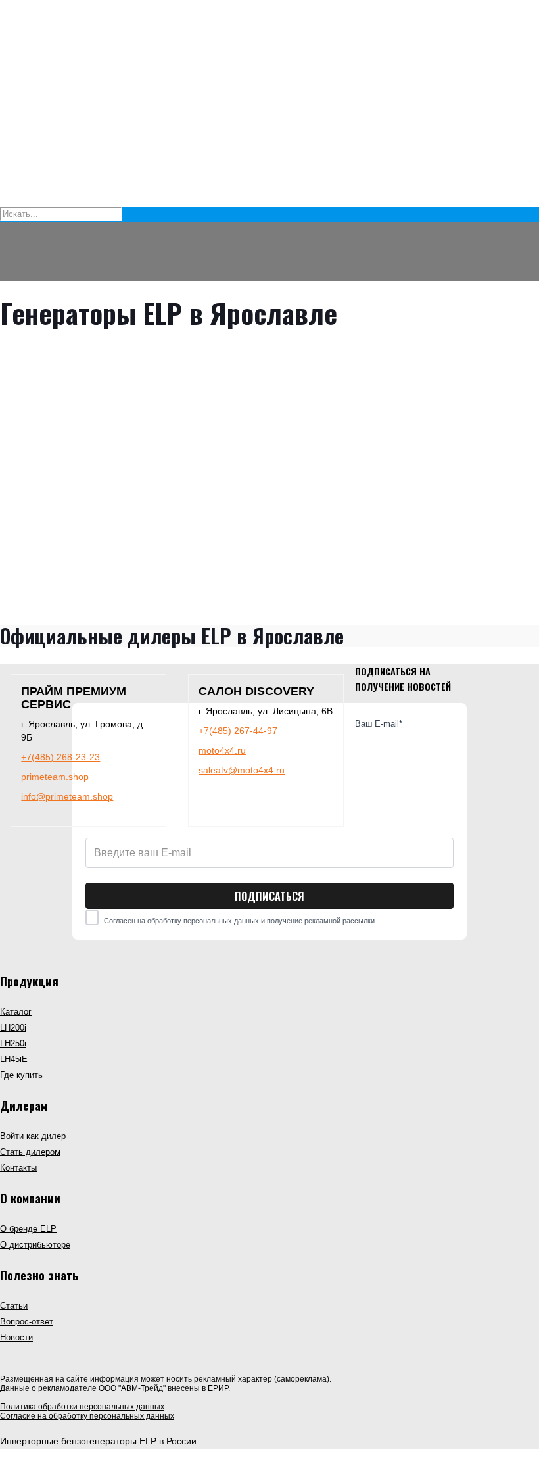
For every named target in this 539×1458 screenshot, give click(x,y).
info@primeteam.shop (67, 796)
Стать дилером (30, 1152)
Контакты (18, 1168)
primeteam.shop (55, 776)
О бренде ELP (28, 1229)
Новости (16, 1337)
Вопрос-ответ (26, 1321)
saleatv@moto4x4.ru (242, 770)
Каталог (16, 1012)
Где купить (21, 1075)
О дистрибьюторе (35, 1245)
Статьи (14, 1306)
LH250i (13, 1043)
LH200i (13, 1028)
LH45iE (14, 1059)
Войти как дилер (33, 1136)
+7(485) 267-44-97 (238, 730)
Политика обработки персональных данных (82, 1406)
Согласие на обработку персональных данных (87, 1416)
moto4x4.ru (222, 750)
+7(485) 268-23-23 (60, 757)
